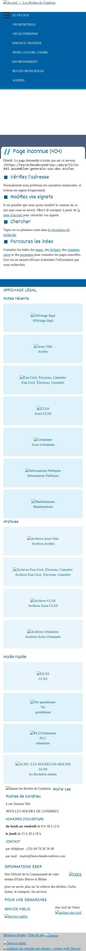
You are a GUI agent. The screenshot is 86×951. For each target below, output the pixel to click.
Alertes (18, 80)
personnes (26, 255)
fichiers (55, 250)
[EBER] (75, 874)
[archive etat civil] (68, 912)
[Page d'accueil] (29, 2)
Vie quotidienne (25, 34)
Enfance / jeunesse (27, 43)
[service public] (16, 916)
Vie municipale (24, 24)
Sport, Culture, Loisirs (30, 52)
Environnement (25, 61)
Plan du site (36, 935)
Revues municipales (28, 71)
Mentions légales (14, 935)
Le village (20, 15)
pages (39, 250)
